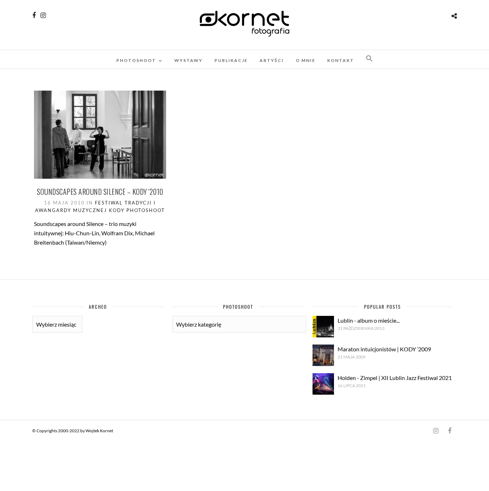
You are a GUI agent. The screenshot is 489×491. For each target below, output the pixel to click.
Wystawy (188, 60)
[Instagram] (43, 15)
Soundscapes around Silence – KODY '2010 (100, 191)
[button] (369, 58)
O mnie (305, 60)
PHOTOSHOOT (136, 60)
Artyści (272, 60)
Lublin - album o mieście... (369, 320)
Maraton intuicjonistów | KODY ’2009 (384, 349)
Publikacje (231, 60)
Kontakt (340, 60)
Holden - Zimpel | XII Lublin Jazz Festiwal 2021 (395, 377)
